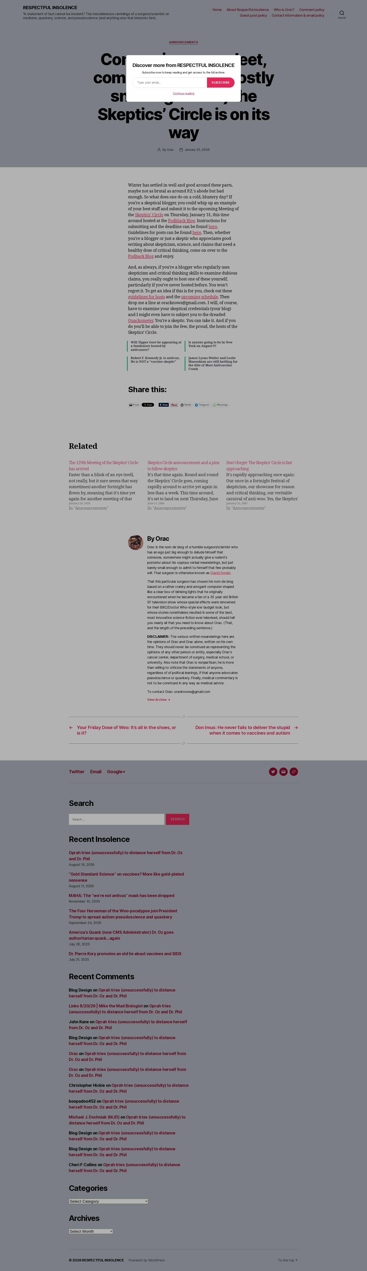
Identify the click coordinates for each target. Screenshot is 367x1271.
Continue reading (183, 93)
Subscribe (221, 82)
